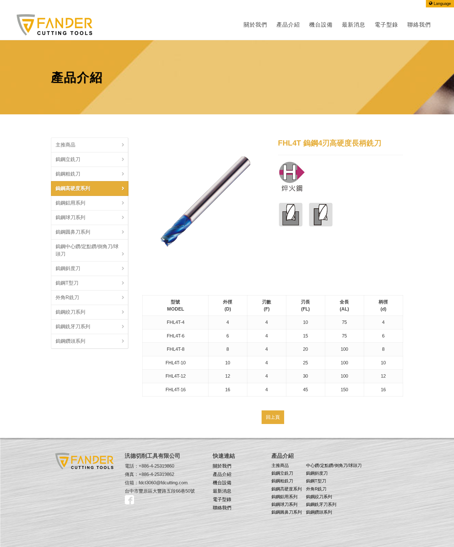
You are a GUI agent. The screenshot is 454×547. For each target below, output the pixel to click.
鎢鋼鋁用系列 (70, 203)
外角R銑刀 (67, 297)
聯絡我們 (222, 507)
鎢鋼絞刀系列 (70, 312)
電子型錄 (222, 499)
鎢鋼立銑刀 (68, 159)
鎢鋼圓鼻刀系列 (73, 232)
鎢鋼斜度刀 (68, 268)
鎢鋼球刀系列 (70, 217)
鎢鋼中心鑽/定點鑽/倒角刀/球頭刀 (87, 250)
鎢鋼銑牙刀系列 (73, 326)
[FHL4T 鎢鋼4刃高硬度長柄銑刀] (204, 200)
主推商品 (65, 144)
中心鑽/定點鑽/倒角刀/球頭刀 (334, 465)
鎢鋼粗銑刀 (68, 173)
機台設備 (222, 482)
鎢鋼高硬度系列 (73, 188)
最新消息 (222, 491)
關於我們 (255, 25)
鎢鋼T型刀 (67, 283)
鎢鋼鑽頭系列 (70, 341)
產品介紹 (288, 25)
